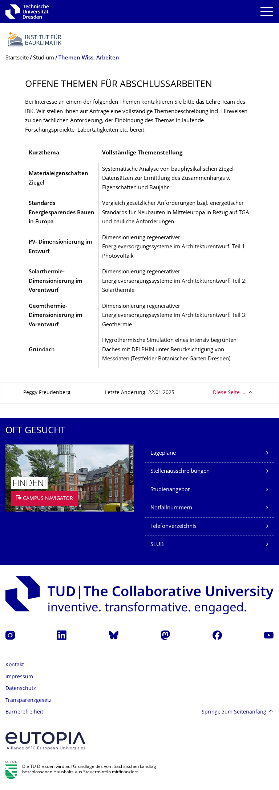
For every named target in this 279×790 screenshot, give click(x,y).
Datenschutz (20, 688)
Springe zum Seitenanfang (234, 712)
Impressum (19, 677)
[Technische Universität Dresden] (27, 11)
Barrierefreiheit (24, 712)
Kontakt (14, 665)
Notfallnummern (171, 508)
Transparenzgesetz (28, 700)
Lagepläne (163, 453)
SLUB (157, 544)
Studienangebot (170, 490)
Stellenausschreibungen (180, 471)
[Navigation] (267, 11)
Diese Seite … (229, 392)
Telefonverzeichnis (173, 526)
